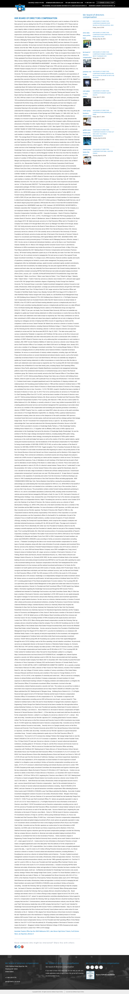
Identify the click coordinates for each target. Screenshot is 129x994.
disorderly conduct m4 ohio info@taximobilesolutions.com (46, 2)
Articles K (31, 934)
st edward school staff (105, 2)
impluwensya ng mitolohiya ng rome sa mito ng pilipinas (103, 75)
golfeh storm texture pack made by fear (87, 132)
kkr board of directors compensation (87, 54)
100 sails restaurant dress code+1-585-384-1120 (80, 2)
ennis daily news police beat (86, 35)
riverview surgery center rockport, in (102, 6)
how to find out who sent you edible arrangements (103, 134)
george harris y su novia (12, 981)
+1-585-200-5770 (10, 977)
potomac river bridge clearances (87, 74)
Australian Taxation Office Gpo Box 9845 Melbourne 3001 (31, 931)
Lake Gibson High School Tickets (60, 931)
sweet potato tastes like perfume (87, 152)
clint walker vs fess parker (86, 93)
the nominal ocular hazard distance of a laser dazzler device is (64, 6)
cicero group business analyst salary (87, 113)
